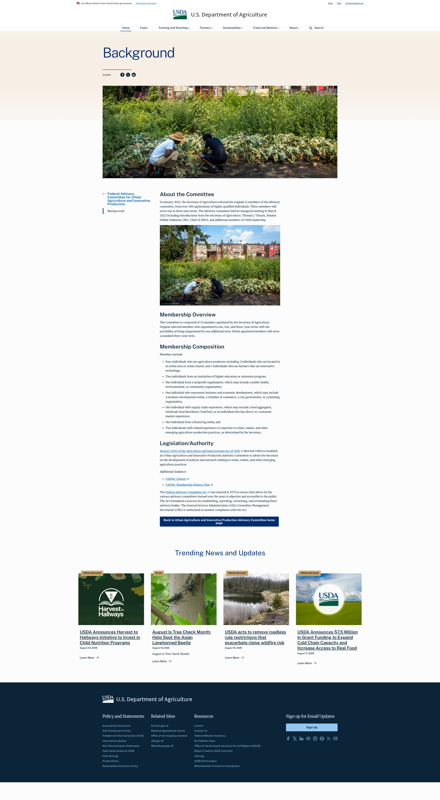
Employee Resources (354, 3)
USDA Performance (205, 761)
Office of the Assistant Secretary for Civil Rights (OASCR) (227, 745)
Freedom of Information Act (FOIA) (123, 735)
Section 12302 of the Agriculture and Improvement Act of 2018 (200, 451)
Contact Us (200, 730)
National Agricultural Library (168, 730)
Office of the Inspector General (169, 735)
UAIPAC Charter (176, 479)
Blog (339, 3)
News (330, 3)
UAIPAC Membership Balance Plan (188, 484)
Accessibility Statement (116, 725)
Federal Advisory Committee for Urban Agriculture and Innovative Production (128, 199)
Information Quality (114, 740)
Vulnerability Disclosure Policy (120, 766)
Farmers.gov (158, 725)
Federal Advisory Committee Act (186, 492)
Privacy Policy (110, 761)
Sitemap (199, 756)
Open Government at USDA (118, 750)
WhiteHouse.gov (160, 745)
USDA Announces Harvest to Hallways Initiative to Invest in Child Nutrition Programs (110, 637)
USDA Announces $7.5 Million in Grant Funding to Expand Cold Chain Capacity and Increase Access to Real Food (327, 640)
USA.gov (156, 740)
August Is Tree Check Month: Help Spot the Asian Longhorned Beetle (181, 637)
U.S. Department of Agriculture (229, 14)
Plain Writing (110, 756)
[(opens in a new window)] (288, 738)
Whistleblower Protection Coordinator (217, 766)
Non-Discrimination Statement (121, 745)
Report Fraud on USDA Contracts (213, 750)
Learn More (87, 657)
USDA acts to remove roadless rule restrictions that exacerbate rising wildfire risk (255, 637)
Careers (198, 725)
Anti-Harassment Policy (116, 730)
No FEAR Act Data (204, 740)
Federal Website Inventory (209, 735)
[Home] (180, 18)
